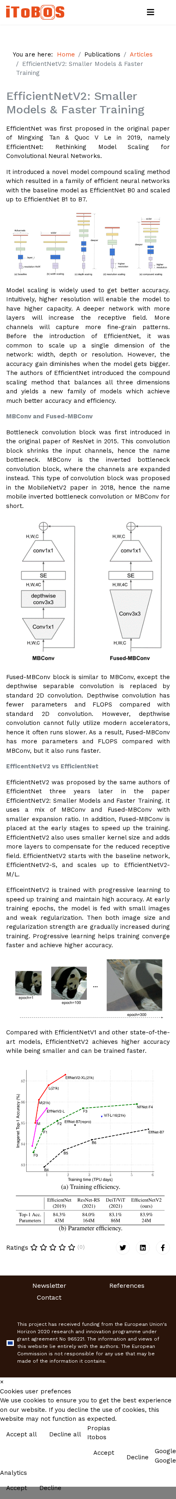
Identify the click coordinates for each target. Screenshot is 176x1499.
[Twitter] (123, 1248)
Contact (49, 1297)
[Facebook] (163, 1248)
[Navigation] (150, 12)
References (126, 1285)
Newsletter (49, 1285)
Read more (152, 1435)
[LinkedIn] (143, 1248)
